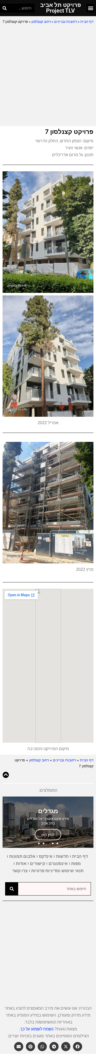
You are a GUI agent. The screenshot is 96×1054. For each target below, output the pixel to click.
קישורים (37, 863)
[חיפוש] (4, 8)
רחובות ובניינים (65, 21)
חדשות (62, 856)
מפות (76, 863)
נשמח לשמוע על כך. (36, 1029)
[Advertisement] (48, 75)
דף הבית (86, 21)
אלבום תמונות (22, 856)
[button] (90, 8)
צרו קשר (20, 870)
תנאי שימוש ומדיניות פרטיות (57, 870)
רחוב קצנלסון (41, 21)
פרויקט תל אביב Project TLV (60, 8)
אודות (21, 863)
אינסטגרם (58, 863)
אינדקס (45, 856)
